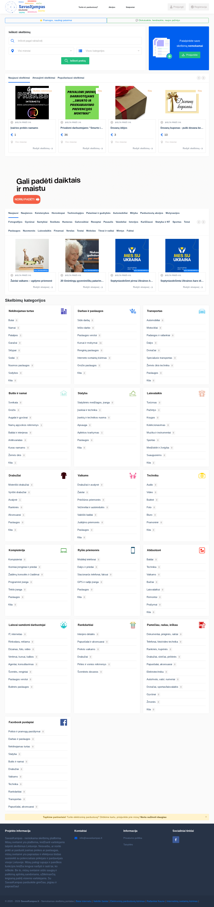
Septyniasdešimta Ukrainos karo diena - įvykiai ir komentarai (132, 280)
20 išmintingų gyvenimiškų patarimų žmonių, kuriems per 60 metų (32, 280)
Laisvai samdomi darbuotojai (27, 624)
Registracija (200, 7)
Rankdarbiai (85, 624)
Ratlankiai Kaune (156, 901)
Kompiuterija (17, 550)
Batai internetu (83, 901)
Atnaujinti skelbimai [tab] (43, 77)
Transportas (154, 311)
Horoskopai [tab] (58, 213)
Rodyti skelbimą (41, 148)
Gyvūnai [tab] (29, 221)
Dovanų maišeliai (170, 127)
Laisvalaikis (154, 393)
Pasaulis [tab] (108, 221)
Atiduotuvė (154, 550)
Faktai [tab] (130, 230)
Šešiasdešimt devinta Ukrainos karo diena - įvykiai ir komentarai (182, 280)
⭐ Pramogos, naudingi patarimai (56, 20)
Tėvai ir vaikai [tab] (106, 230)
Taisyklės (128, 844)
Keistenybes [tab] (42, 213)
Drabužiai (15, 475)
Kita (50, 90)
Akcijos (112, 7)
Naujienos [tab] (26, 213)
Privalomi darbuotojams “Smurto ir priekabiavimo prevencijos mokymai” (32, 127)
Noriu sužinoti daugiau (153, 817)
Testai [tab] (80, 230)
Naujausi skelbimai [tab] (19, 77)
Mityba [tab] (134, 213)
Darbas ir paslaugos (90, 311)
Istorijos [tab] (133, 221)
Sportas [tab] (177, 221)
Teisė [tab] (187, 221)
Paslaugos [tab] (14, 230)
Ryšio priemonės (88, 550)
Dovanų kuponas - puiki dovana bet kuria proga (132, 127)
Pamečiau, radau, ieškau (162, 624)
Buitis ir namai (18, 393)
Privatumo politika (132, 838)
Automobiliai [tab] (120, 213)
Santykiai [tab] (42, 221)
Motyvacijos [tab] (173, 213)
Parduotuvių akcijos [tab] (151, 213)
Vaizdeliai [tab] (121, 221)
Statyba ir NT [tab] (162, 221)
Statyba (82, 393)
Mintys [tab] (120, 230)
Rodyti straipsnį (41, 287)
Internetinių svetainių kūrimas (182, 901)
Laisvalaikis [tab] (44, 230)
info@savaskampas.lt (91, 838)
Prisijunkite (192, 54)
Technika (152, 475)
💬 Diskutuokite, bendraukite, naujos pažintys (158, 20)
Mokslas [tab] (91, 230)
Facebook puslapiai (21, 722)
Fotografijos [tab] (15, 221)
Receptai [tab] (96, 221)
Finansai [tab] (59, 230)
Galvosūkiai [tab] (81, 221)
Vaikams (83, 475)
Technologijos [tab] (75, 213)
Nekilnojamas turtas (21, 311)
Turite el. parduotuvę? (88, 7)
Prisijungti (178, 7)
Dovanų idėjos (69, 127)
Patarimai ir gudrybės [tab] (98, 213)
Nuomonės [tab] (29, 230)
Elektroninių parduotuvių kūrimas (127, 901)
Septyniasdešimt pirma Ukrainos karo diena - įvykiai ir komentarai (82, 280)
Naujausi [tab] (13, 213)
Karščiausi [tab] (147, 221)
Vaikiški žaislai (100, 901)
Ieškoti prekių (78, 60)
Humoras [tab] (67, 221)
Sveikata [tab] (55, 221)
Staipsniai (130, 7)
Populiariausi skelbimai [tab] (71, 77)
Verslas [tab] (70, 230)
